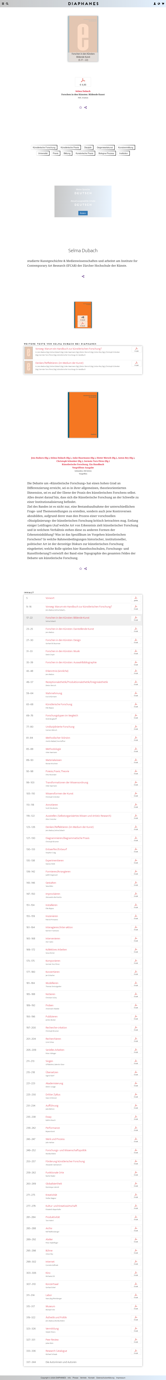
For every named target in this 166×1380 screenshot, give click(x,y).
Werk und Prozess (55, 1139)
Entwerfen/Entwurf (56, 849)
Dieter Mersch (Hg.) (107, 458)
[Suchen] (7, 3)
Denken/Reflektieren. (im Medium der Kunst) (59, 363)
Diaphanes (83, 3)
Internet (50, 1261)
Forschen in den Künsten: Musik (63, 651)
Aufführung (52, 1105)
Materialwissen (54, 760)
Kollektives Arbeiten (56, 949)
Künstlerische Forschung (59, 704)
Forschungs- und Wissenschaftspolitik (66, 1150)
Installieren (51, 905)
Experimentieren (55, 860)
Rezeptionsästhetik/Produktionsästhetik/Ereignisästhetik (77, 682)
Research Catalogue (56, 1351)
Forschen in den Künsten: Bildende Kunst (67, 617)
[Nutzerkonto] (155, 3)
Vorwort (50, 598)
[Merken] (81, 107)
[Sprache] (159, 3)
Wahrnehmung (54, 693)
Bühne (49, 1250)
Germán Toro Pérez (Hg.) (97, 461)
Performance (53, 1128)
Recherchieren (53, 1039)
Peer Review (52, 1339)
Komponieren (53, 961)
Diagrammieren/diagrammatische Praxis (67, 838)
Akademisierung (54, 1083)
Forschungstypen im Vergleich (62, 715)
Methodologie (53, 749)
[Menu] (3, 3)
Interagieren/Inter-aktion (59, 927)
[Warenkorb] (163, 3)
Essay (48, 1117)
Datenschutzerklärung (105, 1377)
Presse (75, 1377)
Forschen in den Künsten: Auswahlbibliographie (71, 662)
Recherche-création (56, 1027)
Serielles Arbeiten (55, 1050)
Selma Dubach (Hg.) (61, 458)
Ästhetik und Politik (56, 1317)
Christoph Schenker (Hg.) (69, 461)
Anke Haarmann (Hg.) (83, 458)
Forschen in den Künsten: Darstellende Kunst (70, 629)
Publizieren (52, 1016)
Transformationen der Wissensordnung (67, 782)
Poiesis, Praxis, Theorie (57, 771)
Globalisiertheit (54, 1183)
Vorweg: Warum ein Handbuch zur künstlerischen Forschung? (68, 348)
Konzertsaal (52, 1284)
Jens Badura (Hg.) (40, 458)
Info (69, 1377)
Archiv (49, 1228)
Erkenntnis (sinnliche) (57, 671)
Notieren (50, 994)
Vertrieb (83, 1377)
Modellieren (52, 983)
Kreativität (51, 1195)
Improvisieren (53, 894)
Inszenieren (52, 916)
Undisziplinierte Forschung (60, 726)
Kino (48, 1273)
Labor (49, 1295)
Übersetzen (52, 1072)
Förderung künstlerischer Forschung (65, 1161)
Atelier (49, 1239)
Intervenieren (53, 938)
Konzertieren (53, 972)
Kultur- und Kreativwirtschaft (61, 1206)
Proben (49, 1005)
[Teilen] (85, 107)
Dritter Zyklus (53, 1094)
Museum (50, 1306)
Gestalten (51, 882)
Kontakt (91, 1377)
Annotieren (52, 804)
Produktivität (53, 1217)
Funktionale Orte (55, 1172)
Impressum (120, 1377)
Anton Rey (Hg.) (126, 458)
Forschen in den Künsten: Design (63, 640)
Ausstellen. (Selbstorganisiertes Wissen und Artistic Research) (78, 816)
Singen (49, 1061)
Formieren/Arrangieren (58, 871)
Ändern (83, 213)
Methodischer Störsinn (58, 738)
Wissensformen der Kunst (59, 793)
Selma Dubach (83, 91)
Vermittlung (52, 1328)
